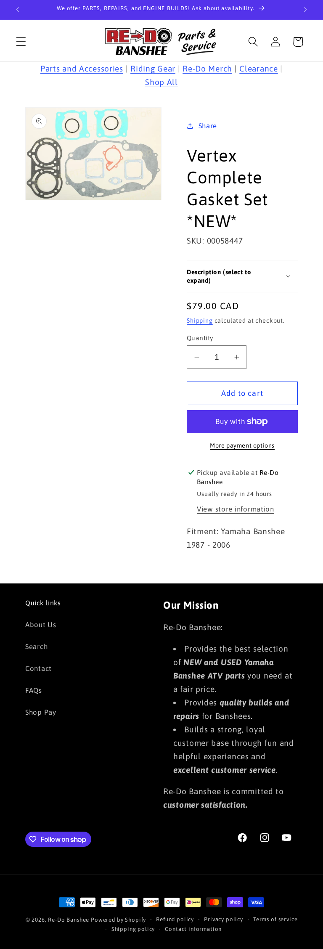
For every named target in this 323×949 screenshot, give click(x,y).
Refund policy (175, 919)
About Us (40, 624)
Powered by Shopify (118, 920)
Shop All (161, 82)
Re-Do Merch (207, 68)
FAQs (33, 690)
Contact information (193, 929)
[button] (21, 42)
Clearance (258, 68)
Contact (38, 668)
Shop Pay (40, 712)
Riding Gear (152, 68)
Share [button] (208, 126)
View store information (235, 509)
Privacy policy (223, 919)
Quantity (200, 338)
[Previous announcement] (17, 9)
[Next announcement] (305, 9)
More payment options (242, 445)
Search (36, 646)
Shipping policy (133, 929)
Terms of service (275, 919)
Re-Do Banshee (68, 920)
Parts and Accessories (81, 68)
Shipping (200, 320)
